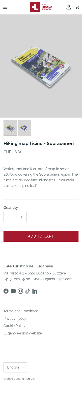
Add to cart (41, 236)
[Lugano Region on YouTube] (13, 291)
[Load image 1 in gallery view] (41, 66)
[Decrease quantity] (8, 217)
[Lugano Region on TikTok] (27, 291)
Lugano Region (24, 378)
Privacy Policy (14, 318)
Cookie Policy (14, 326)
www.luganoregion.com (53, 279)
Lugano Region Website (22, 333)
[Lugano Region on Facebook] (6, 291)
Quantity (10, 207)
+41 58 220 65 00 (17, 279)
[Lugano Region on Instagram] (20, 291)
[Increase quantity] (34, 217)
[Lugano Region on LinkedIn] (34, 291)
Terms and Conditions (20, 311)
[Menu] (5, 7)
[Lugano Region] (41, 7)
